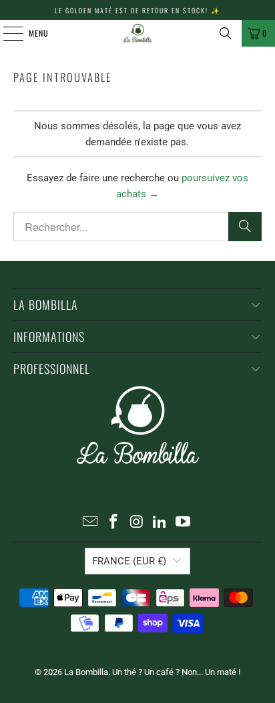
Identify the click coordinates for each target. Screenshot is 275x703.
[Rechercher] (245, 226)
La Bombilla (86, 672)
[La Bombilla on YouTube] (184, 522)
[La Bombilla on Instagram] (137, 522)
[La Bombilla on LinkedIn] (160, 522)
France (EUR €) (129, 561)
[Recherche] (225, 33)
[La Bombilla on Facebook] (113, 522)
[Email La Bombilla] (91, 522)
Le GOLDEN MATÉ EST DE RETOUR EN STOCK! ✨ (137, 10)
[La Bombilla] (137, 33)
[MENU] (6, 33)
